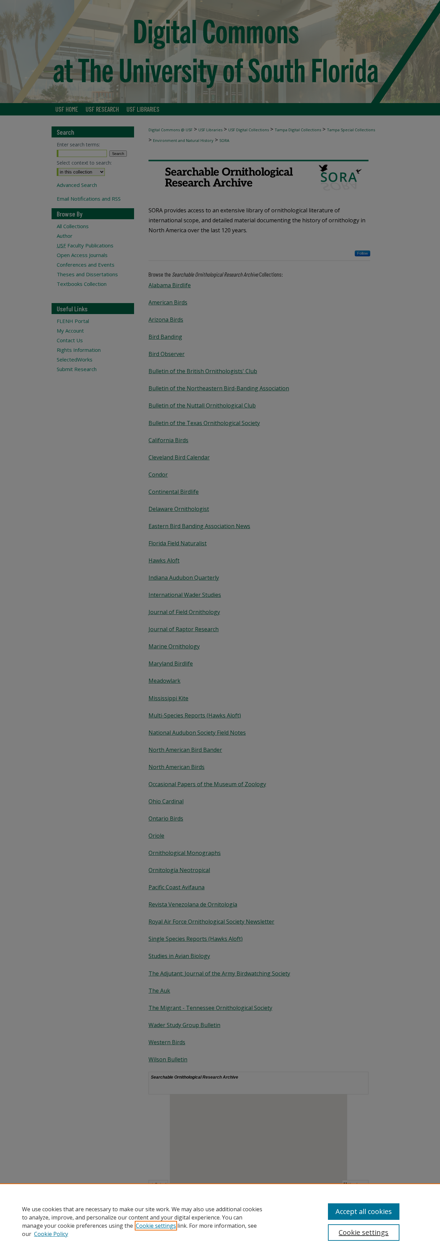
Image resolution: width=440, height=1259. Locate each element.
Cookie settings (156, 1225)
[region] (220, 1221)
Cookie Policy (51, 1234)
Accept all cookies (364, 1211)
